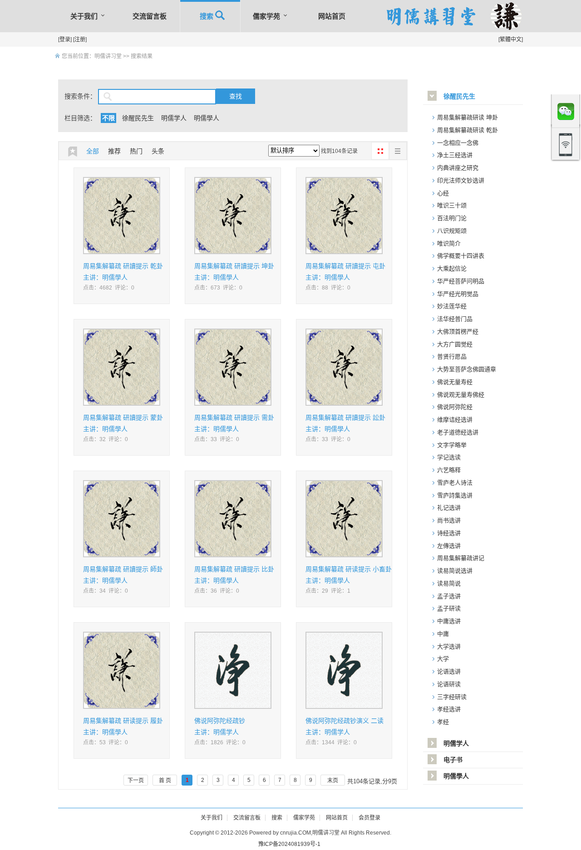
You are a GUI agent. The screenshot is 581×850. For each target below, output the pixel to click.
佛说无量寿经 (455, 381)
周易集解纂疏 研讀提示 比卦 (234, 569)
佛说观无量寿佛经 (460, 394)
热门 (136, 151)
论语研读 (449, 684)
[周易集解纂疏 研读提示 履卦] (121, 672)
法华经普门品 (455, 318)
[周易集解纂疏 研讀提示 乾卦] (121, 217)
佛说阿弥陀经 (455, 406)
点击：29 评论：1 (327, 591)
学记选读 (449, 457)
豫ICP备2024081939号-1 (289, 844)
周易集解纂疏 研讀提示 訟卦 (345, 417)
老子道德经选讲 (457, 432)
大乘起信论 (452, 268)
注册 (79, 39)
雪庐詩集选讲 (455, 495)
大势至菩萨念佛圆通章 (466, 369)
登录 (64, 39)
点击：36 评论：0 (216, 591)
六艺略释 (449, 470)
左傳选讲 (449, 545)
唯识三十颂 (452, 205)
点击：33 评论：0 (216, 439)
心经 (443, 193)
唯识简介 (449, 243)
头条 (158, 151)
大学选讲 (449, 646)
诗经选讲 (449, 533)
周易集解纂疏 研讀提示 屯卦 (345, 266)
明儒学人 (174, 118)
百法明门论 (452, 218)
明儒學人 (206, 118)
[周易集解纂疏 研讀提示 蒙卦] (121, 369)
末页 (332, 780)
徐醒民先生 (138, 118)
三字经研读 (452, 696)
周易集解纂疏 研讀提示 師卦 (123, 569)
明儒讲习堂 (108, 56)
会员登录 (369, 818)
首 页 (165, 780)
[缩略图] (380, 151)
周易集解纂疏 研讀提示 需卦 (234, 417)
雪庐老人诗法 (455, 482)
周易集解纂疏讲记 (460, 558)
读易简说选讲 (455, 570)
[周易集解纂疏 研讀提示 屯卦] (344, 217)
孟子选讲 (449, 596)
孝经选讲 (449, 709)
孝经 (443, 721)
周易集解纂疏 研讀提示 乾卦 (123, 266)
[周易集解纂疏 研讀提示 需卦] (232, 369)
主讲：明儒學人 (105, 277)
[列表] (398, 151)
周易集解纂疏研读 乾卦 (467, 130)
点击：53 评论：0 (105, 742)
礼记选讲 (449, 507)
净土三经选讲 (455, 155)
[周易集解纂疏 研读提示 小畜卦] (344, 520)
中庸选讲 (449, 621)
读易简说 (449, 583)
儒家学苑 (266, 16)
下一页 (136, 780)
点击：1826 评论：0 (220, 742)
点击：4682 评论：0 (108, 288)
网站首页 (331, 16)
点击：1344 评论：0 (331, 742)
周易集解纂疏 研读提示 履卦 (123, 720)
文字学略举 (452, 445)
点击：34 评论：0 (105, 591)
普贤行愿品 (452, 356)
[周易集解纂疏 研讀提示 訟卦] (344, 369)
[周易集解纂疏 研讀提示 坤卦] (232, 217)
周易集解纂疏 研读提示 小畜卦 (348, 569)
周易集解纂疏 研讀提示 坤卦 (234, 266)
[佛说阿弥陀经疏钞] (232, 672)
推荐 (114, 151)
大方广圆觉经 (455, 344)
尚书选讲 (449, 520)
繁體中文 (511, 39)
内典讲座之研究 (457, 167)
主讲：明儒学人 (216, 732)
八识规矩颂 (452, 230)
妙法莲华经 (452, 306)
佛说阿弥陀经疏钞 (219, 720)
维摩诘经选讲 (455, 419)
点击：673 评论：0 (218, 288)
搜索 (210, 16)
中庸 (443, 633)
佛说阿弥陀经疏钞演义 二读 (344, 720)
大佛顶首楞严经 (457, 331)
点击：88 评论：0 (327, 288)
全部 (92, 151)
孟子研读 (449, 608)
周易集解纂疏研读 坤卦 (467, 117)
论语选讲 (449, 671)
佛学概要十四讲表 (460, 255)
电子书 (453, 759)
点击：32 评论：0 (105, 439)
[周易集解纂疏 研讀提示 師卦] (121, 520)
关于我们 (84, 16)
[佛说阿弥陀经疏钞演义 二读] (344, 672)
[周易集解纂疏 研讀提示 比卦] (232, 520)
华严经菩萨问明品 (460, 281)
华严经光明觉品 (457, 293)
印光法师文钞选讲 (460, 180)
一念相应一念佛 (457, 142)
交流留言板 (150, 16)
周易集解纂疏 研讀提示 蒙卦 (123, 417)
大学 (443, 658)
